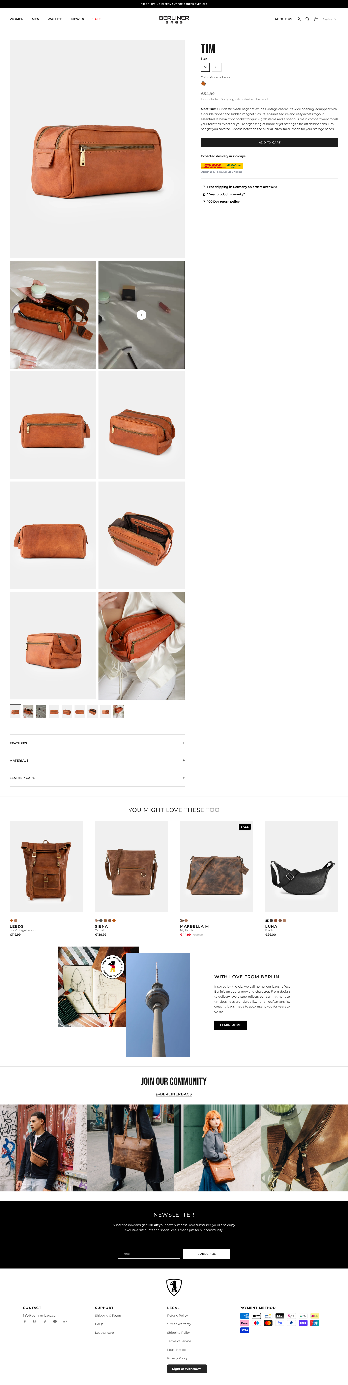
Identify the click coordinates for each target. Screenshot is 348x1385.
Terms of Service (179, 1341)
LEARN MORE (230, 1025)
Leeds (17, 926)
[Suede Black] (271, 920)
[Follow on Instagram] (35, 1321)
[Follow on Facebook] (25, 1321)
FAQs (99, 1324)
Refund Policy (177, 1315)
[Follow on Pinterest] (45, 1321)
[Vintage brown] (114, 920)
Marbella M (194, 926)
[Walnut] (105, 920)
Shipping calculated (235, 99)
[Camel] (15, 920)
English (327, 19)
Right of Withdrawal (187, 1369)
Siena (101, 926)
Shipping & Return (108, 1315)
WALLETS (55, 19)
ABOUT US (283, 19)
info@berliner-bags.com (41, 1315)
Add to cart (270, 142)
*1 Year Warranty (179, 1324)
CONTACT (32, 1308)
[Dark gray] (101, 920)
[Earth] (109, 920)
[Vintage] (11, 920)
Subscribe (207, 1254)
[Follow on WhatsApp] (65, 1321)
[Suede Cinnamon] (275, 920)
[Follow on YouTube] (55, 1321)
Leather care (104, 1332)
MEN (35, 19)
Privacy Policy (177, 1358)
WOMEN (17, 19)
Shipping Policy (178, 1332)
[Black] (267, 920)
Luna (271, 926)
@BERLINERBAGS (174, 1094)
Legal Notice (176, 1350)
